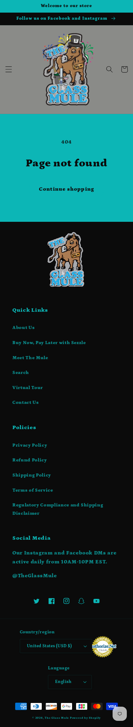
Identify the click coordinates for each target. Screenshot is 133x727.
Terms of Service (32, 490)
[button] (8, 69)
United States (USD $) (49, 646)
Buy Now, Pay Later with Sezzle (49, 342)
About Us (23, 327)
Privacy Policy (29, 445)
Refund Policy (29, 460)
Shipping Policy (31, 475)
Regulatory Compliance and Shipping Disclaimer (57, 509)
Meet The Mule (30, 357)
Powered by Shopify (85, 717)
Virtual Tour (27, 387)
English (63, 681)
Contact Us (25, 402)
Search (20, 372)
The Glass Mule (57, 717)
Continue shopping (66, 189)
